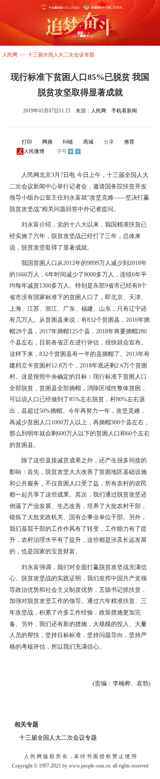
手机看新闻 (124, 111)
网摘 (47, 142)
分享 (109, 142)
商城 (88, 142)
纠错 (68, 142)
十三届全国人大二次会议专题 (61, 55)
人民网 (9, 55)
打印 (27, 142)
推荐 (129, 142)
